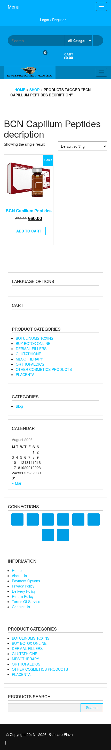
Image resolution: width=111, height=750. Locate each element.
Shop (34, 89)
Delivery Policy (24, 591)
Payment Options (26, 580)
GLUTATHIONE (28, 353)
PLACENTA (25, 374)
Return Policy (23, 596)
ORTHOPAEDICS (30, 364)
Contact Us (21, 606)
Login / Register (53, 19)
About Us (19, 575)
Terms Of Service (26, 601)
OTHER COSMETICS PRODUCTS (44, 369)
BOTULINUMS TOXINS (34, 338)
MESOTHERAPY (29, 359)
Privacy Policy (23, 586)
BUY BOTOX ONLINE (33, 343)
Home (19, 89)
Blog (19, 406)
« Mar (16, 483)
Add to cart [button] (28, 231)
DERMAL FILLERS (31, 348)
